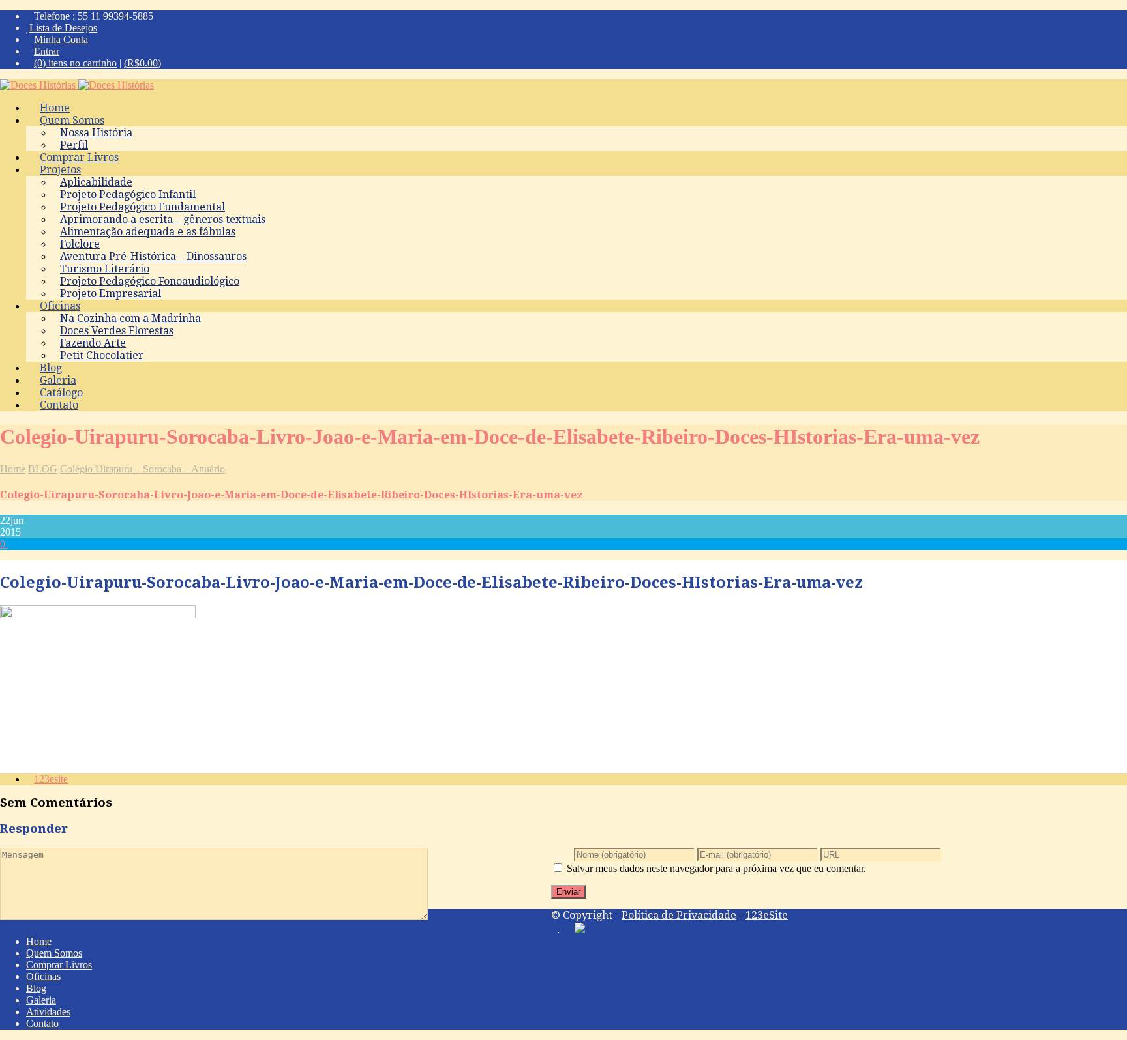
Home (12, 468)
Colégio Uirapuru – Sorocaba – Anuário (142, 468)
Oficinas (60, 306)
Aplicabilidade (96, 182)
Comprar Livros (59, 964)
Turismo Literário (104, 269)
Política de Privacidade (679, 915)
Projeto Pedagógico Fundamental (142, 207)
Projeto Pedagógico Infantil (128, 194)
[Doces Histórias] (77, 85)
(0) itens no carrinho (75, 62)
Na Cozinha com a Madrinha (130, 318)
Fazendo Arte (93, 343)
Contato (59, 405)
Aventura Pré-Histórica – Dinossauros (153, 256)
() (142, 62)
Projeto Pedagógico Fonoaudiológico (149, 281)
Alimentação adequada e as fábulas (147, 231)
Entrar (46, 51)
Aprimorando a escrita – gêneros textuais (162, 219)
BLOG (42, 468)
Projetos (60, 170)
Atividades (48, 1011)
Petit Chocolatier (101, 355)
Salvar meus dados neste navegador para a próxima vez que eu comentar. (716, 868)
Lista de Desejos (63, 27)
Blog (36, 988)
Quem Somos (72, 120)
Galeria (41, 999)
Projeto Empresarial (110, 293)
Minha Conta (61, 39)
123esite (51, 779)
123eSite (766, 915)
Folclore (80, 244)
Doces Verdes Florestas (116, 331)
